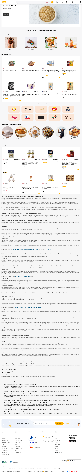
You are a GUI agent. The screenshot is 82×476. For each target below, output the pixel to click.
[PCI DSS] (4, 462)
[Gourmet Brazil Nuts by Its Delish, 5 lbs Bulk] (70, 177)
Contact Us (4, 438)
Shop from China (47, 468)
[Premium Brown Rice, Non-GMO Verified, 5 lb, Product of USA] (50, 85)
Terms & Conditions (31, 471)
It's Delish (77, 183)
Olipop (14, 249)
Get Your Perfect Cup (9, 14)
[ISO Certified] (13, 462)
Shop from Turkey (56, 468)
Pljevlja (56, 442)
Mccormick (17, 307)
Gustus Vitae (37, 159)
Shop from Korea (39, 468)
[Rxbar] (41, 117)
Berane (56, 448)
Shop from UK (12, 468)
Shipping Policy (5, 450)
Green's (18, 68)
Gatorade (22, 249)
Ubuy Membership (5, 454)
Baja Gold (30, 307)
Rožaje (56, 450)
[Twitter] (74, 471)
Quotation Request (6, 440)
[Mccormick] (27, 117)
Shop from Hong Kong (29, 468)
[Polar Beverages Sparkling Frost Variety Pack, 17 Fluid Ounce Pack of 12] (70, 63)
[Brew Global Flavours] (54, 13)
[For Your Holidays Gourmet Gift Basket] (11, 63)
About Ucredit (18, 446)
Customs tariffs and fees (7, 448)
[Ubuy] (3, 2)
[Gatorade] (55, 117)
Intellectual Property (6, 442)
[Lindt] (41, 109)
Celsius (27, 249)
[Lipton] (14, 109)
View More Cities (58, 452)
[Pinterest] (76, 471)
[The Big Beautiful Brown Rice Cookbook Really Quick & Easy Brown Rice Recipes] (70, 85)
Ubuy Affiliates (18, 452)
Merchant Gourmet (17, 159)
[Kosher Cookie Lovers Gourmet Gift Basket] (31, 63)
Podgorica (57, 436)
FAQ (16, 444)
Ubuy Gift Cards (18, 448)
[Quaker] (68, 109)
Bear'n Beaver (56, 68)
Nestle (37, 249)
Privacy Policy (40, 471)
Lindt (16, 276)
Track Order (4, 446)
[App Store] (72, 438)
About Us (4, 436)
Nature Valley (37, 333)
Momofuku (35, 307)
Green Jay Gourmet (76, 159)
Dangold (38, 183)
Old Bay (25, 307)
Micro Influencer (5, 452)
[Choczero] (68, 117)
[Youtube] (72, 471)
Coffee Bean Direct (37, 91)
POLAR (77, 68)
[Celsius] (27, 109)
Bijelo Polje (57, 444)
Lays (29, 276)
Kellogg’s (31, 333)
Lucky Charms (18, 333)
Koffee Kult (18, 91)
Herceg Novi (57, 440)
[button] (60, 2)
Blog (16, 450)
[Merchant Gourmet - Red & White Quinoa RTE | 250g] (11, 153)
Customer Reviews (19, 440)
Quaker (26, 333)
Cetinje (56, 446)
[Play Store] (72, 441)
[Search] (52, 2)
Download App (18, 436)
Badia (39, 307)
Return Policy (18, 442)
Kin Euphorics (48, 249)
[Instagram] (70, 471)
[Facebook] (68, 471)
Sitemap (3, 444)
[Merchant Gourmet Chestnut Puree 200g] (50, 153)
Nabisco (25, 276)
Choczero (20, 276)
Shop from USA (4, 468)
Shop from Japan (19, 468)
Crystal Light (32, 249)
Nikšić (56, 438)
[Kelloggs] (14, 117)
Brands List (17, 438)
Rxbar (21, 307)
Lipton (18, 249)
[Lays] (55, 109)
